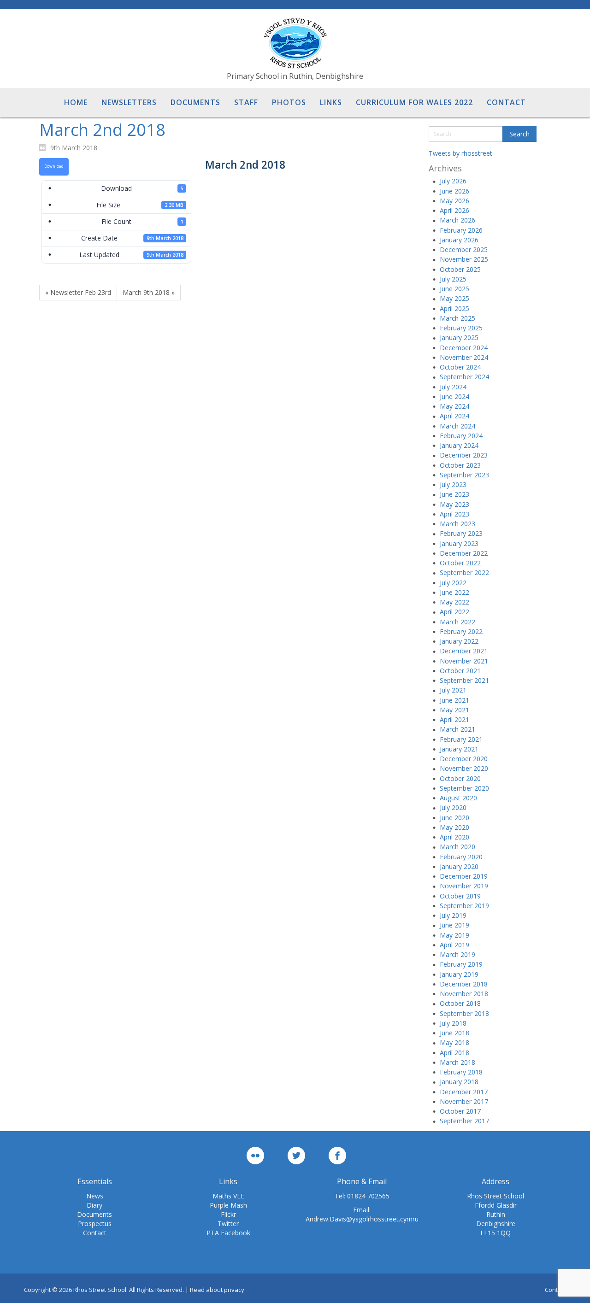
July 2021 (453, 690)
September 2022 (464, 572)
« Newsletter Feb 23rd (78, 292)
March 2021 (457, 729)
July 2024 (453, 386)
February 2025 (461, 327)
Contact (94, 1232)
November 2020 (464, 768)
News (94, 1195)
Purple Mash (228, 1205)
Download (54, 166)
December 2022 (464, 553)
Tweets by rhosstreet (460, 153)
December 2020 (464, 758)
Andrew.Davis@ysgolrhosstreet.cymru (362, 1219)
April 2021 (454, 719)
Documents (94, 1214)
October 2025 (460, 269)
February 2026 (461, 230)
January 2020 (459, 866)
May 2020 (454, 827)
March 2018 (457, 1062)
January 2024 (459, 445)
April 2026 (454, 210)
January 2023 (459, 543)
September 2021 (464, 680)
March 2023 (457, 523)
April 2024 (454, 415)
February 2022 (461, 631)
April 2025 (454, 308)
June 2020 (454, 817)
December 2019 (464, 876)
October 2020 (460, 778)
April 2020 (454, 837)
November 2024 (464, 357)
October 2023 (460, 465)
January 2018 (459, 1081)
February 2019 (461, 964)
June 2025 (454, 288)
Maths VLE (228, 1195)
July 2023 (453, 484)
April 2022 (454, 611)
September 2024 (464, 376)
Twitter (228, 1223)
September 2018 (464, 1013)
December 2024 (464, 347)
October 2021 (460, 670)
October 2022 (460, 562)
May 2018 (454, 1042)
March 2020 (457, 846)
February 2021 (461, 739)
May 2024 (454, 406)
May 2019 (454, 935)
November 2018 (464, 993)
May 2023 (454, 504)
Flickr (228, 1214)
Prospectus (95, 1223)
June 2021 (454, 700)
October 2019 (460, 896)
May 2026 (454, 200)
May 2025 (454, 298)
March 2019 (457, 954)
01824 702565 (368, 1195)
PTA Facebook (228, 1232)
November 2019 (464, 885)
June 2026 (454, 191)
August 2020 (458, 797)
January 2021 (459, 749)
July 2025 (453, 279)
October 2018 (460, 1003)
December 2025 (464, 249)
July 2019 (453, 915)
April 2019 (454, 944)
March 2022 (457, 621)
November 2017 (464, 1101)
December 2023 (464, 455)
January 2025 (459, 337)
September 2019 (464, 905)
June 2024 (454, 396)
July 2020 (453, 807)
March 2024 (457, 426)
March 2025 (457, 318)
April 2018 (454, 1052)
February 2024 (461, 435)
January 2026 (459, 239)
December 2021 (464, 650)
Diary (94, 1205)
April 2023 (454, 514)
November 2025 (464, 259)
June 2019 (454, 925)
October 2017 (460, 1111)
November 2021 (464, 661)
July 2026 (453, 180)
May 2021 (454, 709)
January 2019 (459, 974)
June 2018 (454, 1032)
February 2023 (461, 533)
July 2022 (453, 582)
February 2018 (461, 1072)
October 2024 (460, 367)
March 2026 (457, 220)
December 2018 (464, 984)
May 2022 (454, 602)
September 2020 (464, 788)
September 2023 (464, 474)
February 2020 (461, 856)
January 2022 (459, 641)
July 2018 (453, 1023)
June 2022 (454, 592)
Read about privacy (217, 1289)
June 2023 (454, 494)
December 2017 (464, 1091)
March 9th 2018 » (149, 292)
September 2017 (464, 1120)
